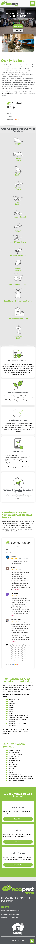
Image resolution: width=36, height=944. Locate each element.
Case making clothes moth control (21, 778)
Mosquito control (15, 774)
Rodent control (14, 752)
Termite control (14, 750)
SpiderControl (18, 188)
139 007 (7, 94)
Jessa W (13, 556)
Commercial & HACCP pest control (20, 776)
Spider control (14, 756)
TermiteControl (18, 231)
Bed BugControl (18, 269)
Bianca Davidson (16, 619)
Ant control (13, 764)
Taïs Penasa (15, 593)
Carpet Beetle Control (18, 284)
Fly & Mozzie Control (18, 255)
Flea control (13, 772)
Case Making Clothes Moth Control (18, 301)
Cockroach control (15, 754)
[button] (32, 3)
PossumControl (18, 159)
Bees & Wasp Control (18, 242)
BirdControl (18, 174)
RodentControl (18, 144)
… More (16, 589)
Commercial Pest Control (18, 319)
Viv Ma (13, 567)
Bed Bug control (14, 758)
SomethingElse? (18, 337)
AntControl (18, 203)
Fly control (12, 770)
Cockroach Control (18, 217)
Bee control (13, 766)
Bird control (13, 762)
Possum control (14, 760)
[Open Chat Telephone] (32, 941)
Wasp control (13, 768)
